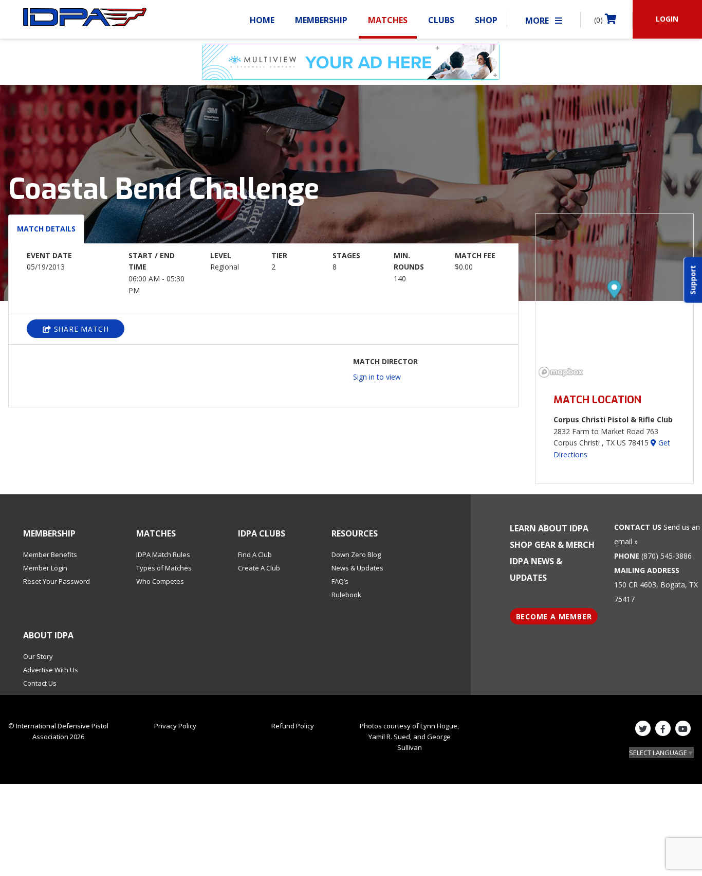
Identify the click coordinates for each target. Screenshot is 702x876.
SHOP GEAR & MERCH (552, 544)
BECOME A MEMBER (554, 616)
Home (262, 20)
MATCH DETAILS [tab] (46, 229)
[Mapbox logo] (561, 372)
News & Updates (357, 568)
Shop (486, 20)
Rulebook (346, 594)
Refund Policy (292, 725)
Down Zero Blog (356, 554)
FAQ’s (339, 581)
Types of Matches (164, 568)
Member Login (45, 568)
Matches (388, 20)
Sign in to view (377, 377)
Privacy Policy (175, 725)
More (538, 20)
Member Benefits (50, 554)
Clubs (441, 20)
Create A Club (259, 568)
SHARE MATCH (80, 329)
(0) (599, 20)
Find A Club (255, 554)
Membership (321, 20)
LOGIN (667, 19)
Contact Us (40, 683)
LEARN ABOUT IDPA (549, 528)
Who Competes (160, 581)
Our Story (38, 656)
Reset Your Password (56, 581)
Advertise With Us (50, 669)
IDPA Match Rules (163, 554)
